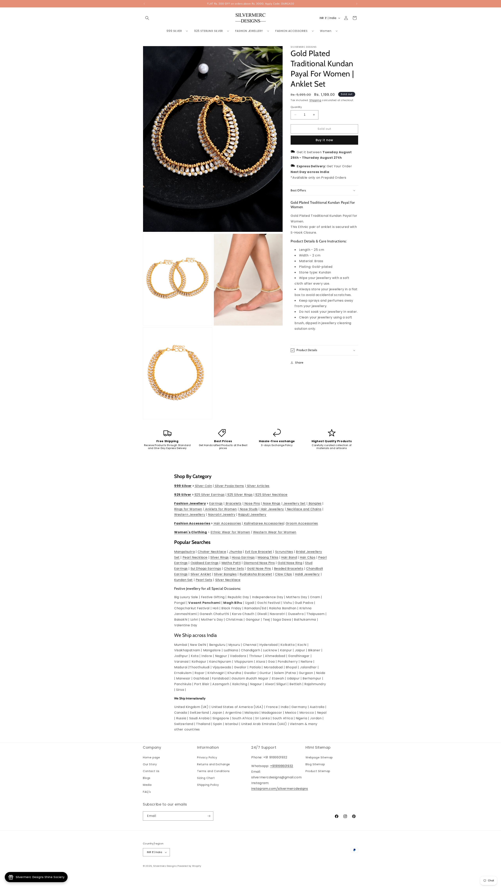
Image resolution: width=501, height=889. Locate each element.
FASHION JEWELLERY (249, 31)
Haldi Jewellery (307, 574)
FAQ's (147, 792)
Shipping (315, 100)
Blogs (146, 778)
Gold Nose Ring (290, 563)
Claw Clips (283, 574)
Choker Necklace (212, 551)
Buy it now (324, 140)
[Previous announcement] (144, 3)
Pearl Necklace (195, 557)
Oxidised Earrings (205, 563)
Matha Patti (231, 563)
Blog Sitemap (315, 764)
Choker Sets (234, 568)
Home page (151, 757)
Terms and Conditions (213, 771)
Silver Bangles (225, 574)
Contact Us (151, 771)
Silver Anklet (201, 574)
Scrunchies (284, 551)
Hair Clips (307, 557)
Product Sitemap (317, 771)
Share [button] (299, 363)
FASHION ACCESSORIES (291, 31)
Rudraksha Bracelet (256, 574)
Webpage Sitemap (319, 757)
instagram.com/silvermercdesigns (279, 788)
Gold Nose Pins (259, 568)
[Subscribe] (209, 816)
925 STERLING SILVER (208, 31)
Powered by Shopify (189, 865)
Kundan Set (183, 580)
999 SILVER (174, 31)
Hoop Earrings (243, 557)
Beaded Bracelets (288, 568)
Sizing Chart (206, 778)
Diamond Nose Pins (259, 563)
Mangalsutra (184, 551)
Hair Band (289, 557)
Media (147, 785)
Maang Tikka (268, 557)
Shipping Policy (208, 785)
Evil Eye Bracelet (258, 551)
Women (326, 31)
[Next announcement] (356, 3)
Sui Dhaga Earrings (206, 568)
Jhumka (235, 551)
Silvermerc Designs (165, 865)
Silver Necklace (228, 580)
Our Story (150, 764)
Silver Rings (219, 557)
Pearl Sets (204, 580)
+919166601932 (281, 766)
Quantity (296, 107)
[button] (147, 18)
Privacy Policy (207, 757)
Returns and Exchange (213, 764)
